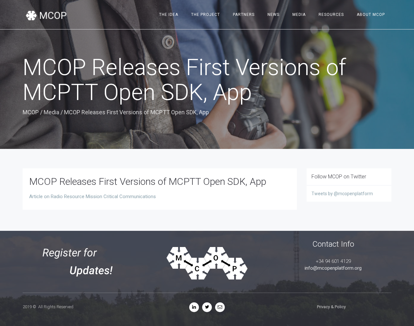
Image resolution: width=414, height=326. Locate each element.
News (273, 14)
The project (205, 14)
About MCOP (371, 14)
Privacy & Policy (331, 306)
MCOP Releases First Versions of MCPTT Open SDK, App (147, 181)
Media (299, 14)
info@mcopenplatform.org (333, 268)
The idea (168, 14)
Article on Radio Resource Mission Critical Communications (92, 196)
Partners (244, 14)
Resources (331, 14)
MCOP (31, 112)
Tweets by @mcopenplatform (342, 193)
